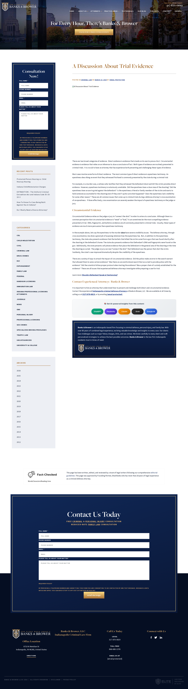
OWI (18, 309)
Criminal (77, 521)
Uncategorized (24, 340)
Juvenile (21, 299)
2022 (19, 391)
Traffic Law (22, 335)
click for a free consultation (94, 32)
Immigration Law (25, 286)
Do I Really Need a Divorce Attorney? (32, 210)
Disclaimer (55, 680)
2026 (19, 371)
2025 (19, 376)
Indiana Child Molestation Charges (31, 187)
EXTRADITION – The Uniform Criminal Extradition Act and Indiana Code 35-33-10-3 (33, 194)
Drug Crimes (23, 256)
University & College (27, 345)
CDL (18, 235)
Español (178, 11)
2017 (19, 417)
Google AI (151, 311)
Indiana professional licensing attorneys (32, 292)
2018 (19, 411)
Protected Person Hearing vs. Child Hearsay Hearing (31, 180)
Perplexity (111, 311)
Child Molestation (26, 240)
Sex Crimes (22, 325)
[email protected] (117, 80)
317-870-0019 (175, 5)
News (19, 304)
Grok (138, 311)
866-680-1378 (114, 649)
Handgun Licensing (26, 281)
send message (33, 153)
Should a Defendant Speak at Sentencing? (100, 275)
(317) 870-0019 (88, 294)
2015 (19, 427)
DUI (18, 261)
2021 (19, 396)
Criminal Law (86, 80)
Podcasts (154, 11)
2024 (19, 381)
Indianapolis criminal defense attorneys (110, 291)
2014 (19, 432)
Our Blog (142, 11)
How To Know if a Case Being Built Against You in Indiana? (31, 203)
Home (72, 11)
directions (31, 656)
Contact (166, 11)
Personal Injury (25, 314)
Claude (124, 311)
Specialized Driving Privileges (32, 330)
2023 (19, 386)
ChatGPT (97, 311)
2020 (19, 401)
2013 (19, 437)
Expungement (23, 266)
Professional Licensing (28, 320)
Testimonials (127, 11)
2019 (19, 406)
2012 (19, 442)
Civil (19, 245)
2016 (19, 422)
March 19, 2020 (101, 80)
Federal (20, 276)
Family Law (22, 271)
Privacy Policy (69, 680)
